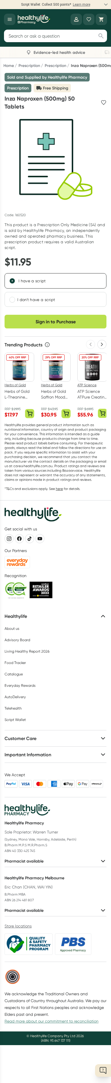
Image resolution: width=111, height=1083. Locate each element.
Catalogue (14, 674)
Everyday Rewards (20, 685)
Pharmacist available (24, 861)
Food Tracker (15, 663)
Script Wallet (15, 720)
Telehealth (13, 708)
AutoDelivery (15, 697)
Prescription (29, 65)
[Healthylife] (34, 19)
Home (8, 65)
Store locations (18, 926)
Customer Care (20, 738)
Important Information (28, 754)
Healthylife (16, 616)
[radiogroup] (55, 290)
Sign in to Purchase (56, 321)
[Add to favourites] (103, 102)
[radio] (12, 281)
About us (12, 628)
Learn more (81, 5)
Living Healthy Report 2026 (27, 651)
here (59, 489)
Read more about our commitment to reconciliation (51, 1021)
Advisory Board (17, 640)
